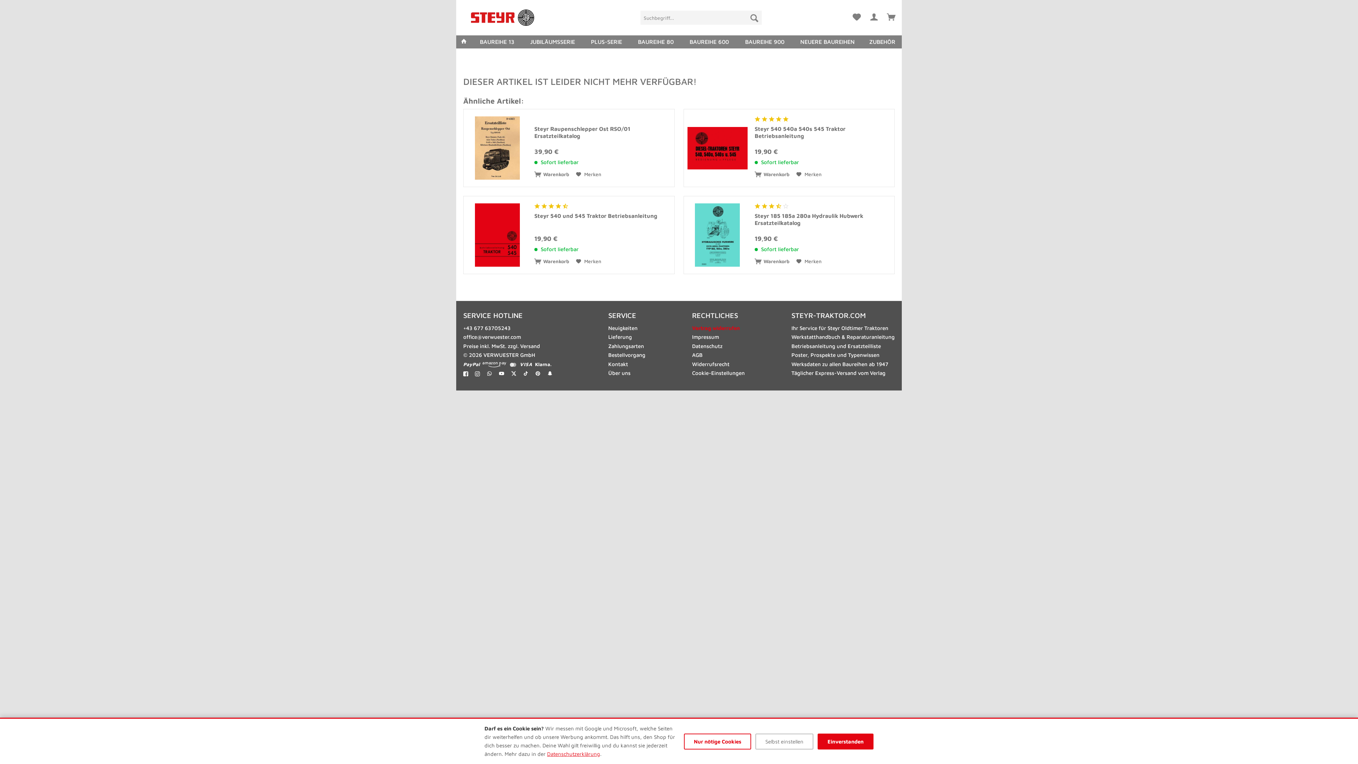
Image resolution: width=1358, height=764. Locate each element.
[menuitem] (701, 18)
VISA (526, 364)
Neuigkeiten (623, 328)
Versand (530, 346)
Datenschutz (707, 346)
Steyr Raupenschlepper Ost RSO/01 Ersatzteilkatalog (582, 132)
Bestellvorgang (626, 355)
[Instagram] (477, 373)
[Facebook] (465, 373)
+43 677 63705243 (487, 328)
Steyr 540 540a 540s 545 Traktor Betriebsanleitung (800, 132)
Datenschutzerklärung (573, 754)
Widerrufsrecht (711, 364)
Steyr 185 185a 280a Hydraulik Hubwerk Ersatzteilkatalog (809, 219)
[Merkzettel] (856, 16)
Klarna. (543, 364)
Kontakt (618, 364)
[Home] (464, 41)
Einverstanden (846, 742)
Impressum (705, 337)
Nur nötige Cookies (717, 742)
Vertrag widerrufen (716, 328)
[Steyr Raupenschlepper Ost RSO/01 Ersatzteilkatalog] (497, 148)
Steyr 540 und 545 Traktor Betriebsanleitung (595, 216)
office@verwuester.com (492, 337)
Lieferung (620, 337)
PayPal (471, 364)
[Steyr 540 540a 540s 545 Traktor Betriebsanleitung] (717, 148)
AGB (697, 355)
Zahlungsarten (626, 346)
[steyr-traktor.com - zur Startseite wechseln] (502, 18)
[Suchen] (754, 18)
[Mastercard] (513, 364)
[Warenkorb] (891, 16)
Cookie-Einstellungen (718, 373)
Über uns (619, 373)
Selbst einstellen (784, 742)
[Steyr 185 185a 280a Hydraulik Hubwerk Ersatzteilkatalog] (717, 235)
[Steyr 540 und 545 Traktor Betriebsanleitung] (497, 235)
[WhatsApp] (489, 373)
